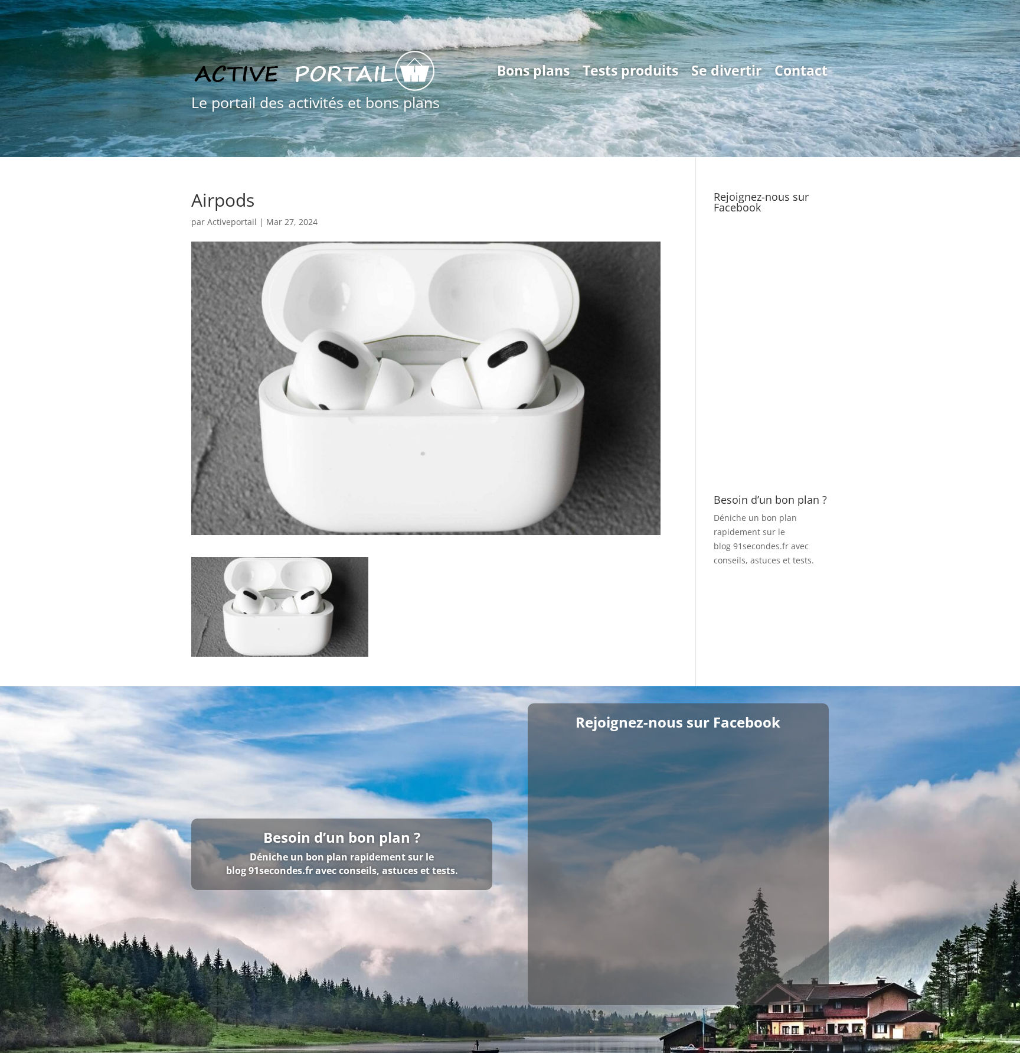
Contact (801, 70)
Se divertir (726, 70)
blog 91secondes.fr (751, 546)
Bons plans (533, 70)
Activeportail (232, 221)
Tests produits (630, 70)
